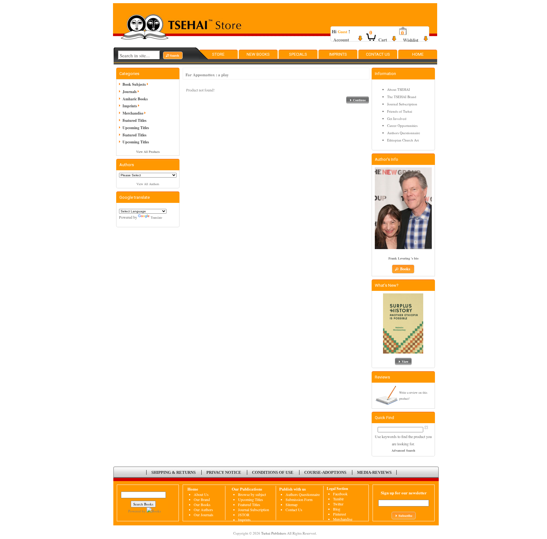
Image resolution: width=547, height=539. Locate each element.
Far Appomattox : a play (207, 75)
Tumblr (338, 498)
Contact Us (378, 54)
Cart (382, 39)
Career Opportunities (402, 125)
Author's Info (386, 159)
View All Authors (147, 184)
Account (341, 39)
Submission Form (299, 499)
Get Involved (396, 118)
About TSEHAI (398, 89)
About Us (201, 494)
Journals (130, 91)
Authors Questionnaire (403, 132)
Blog (336, 508)
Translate (156, 217)
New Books (258, 54)
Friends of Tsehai (399, 111)
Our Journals (203, 514)
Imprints (338, 54)
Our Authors (203, 509)
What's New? (387, 285)
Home (418, 54)
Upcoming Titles (136, 127)
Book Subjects (134, 84)
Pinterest (339, 514)
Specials (298, 54)
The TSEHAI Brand (401, 96)
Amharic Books (135, 99)
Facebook (340, 493)
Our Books (202, 504)
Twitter (338, 503)
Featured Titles (135, 120)
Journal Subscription (402, 104)
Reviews (382, 377)
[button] (173, 55)
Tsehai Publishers (273, 533)
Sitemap (292, 504)
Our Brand (202, 499)
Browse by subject (252, 494)
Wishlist (410, 40)
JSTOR (243, 514)
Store (218, 54)
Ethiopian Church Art (403, 140)
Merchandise (133, 113)
